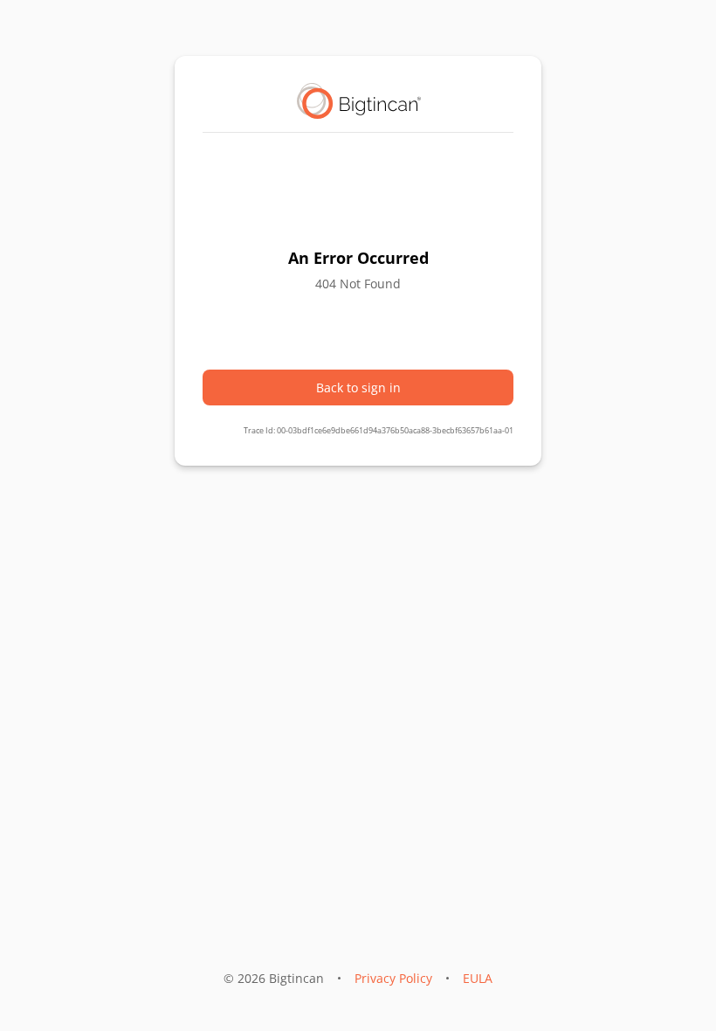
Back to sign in (358, 387)
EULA (477, 978)
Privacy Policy (393, 978)
